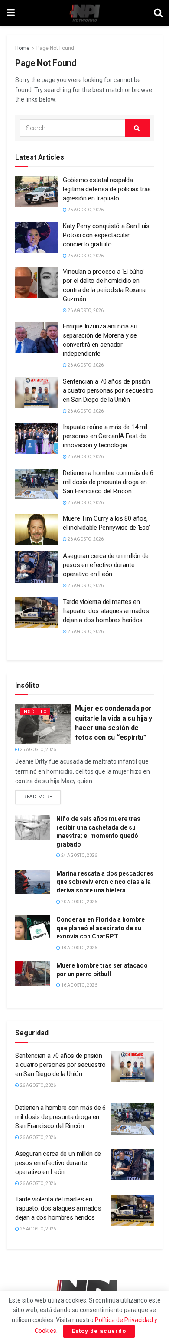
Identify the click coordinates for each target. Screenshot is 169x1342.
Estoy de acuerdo (99, 1331)
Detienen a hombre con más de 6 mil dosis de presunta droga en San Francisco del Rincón (108, 482)
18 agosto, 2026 (78, 947)
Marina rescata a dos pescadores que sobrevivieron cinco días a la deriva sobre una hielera (104, 882)
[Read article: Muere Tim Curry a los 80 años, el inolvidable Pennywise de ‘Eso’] (36, 529)
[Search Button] (158, 13)
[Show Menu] (10, 13)
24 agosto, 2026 (78, 855)
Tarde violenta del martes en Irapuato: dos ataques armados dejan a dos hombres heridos (106, 611)
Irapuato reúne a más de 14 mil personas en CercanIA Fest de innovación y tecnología (105, 436)
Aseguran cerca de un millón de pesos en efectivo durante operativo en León (106, 565)
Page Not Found (55, 48)
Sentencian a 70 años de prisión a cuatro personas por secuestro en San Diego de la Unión (108, 390)
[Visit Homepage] (84, 13)
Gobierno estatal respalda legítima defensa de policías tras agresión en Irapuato (107, 189)
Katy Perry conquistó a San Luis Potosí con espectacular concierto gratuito (106, 235)
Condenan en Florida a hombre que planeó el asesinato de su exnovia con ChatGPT (100, 928)
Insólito (34, 712)
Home (22, 48)
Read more (42, 795)
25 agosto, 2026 (37, 749)
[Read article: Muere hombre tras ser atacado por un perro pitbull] (32, 973)
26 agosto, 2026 (85, 209)
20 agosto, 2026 (78, 901)
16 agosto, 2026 (78, 985)
